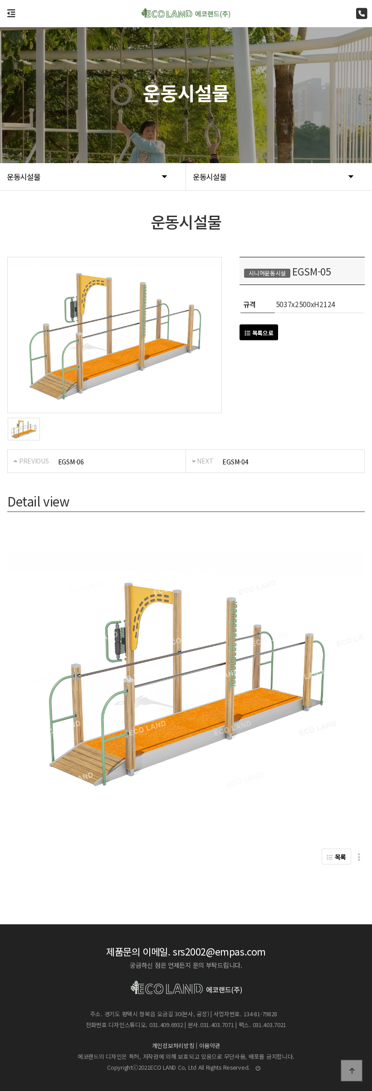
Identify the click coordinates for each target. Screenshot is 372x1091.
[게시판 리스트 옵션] (359, 856)
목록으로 (262, 332)
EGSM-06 (71, 461)
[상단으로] (351, 1070)
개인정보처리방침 (173, 1046)
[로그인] (258, 1067)
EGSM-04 (235, 461)
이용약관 (209, 1046)
